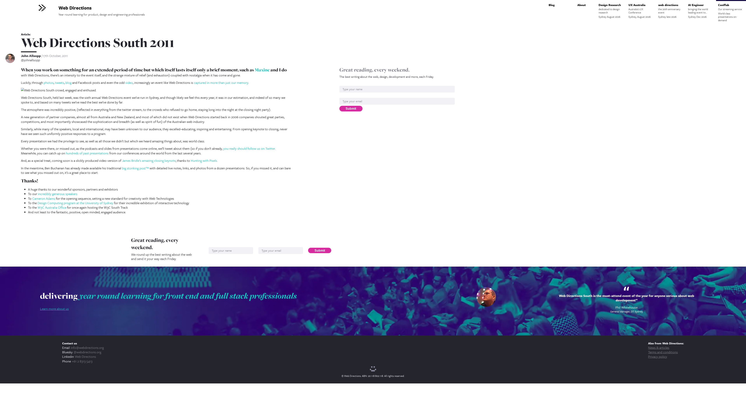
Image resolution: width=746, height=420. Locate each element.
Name (343, 84)
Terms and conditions (663, 352)
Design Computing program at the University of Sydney (75, 202)
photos (49, 82)
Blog (552, 5)
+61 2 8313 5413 (82, 361)
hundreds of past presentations (87, 153)
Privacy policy (657, 356)
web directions (669, 11)
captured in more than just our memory (221, 82)
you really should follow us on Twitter (249, 148)
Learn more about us (54, 308)
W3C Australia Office (51, 207)
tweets (59, 82)
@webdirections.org (87, 352)
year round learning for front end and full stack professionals (188, 295)
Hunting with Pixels (204, 160)
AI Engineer (698, 11)
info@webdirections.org (87, 347)
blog (68, 82)
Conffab (730, 12)
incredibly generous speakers (57, 193)
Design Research (610, 11)
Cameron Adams (43, 198)
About (581, 5)
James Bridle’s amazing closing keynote (149, 160)
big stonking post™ (135, 168)
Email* (343, 96)
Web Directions (85, 356)
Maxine (262, 70)
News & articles (658, 347)
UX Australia (639, 11)
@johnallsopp (30, 60)
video (129, 82)
